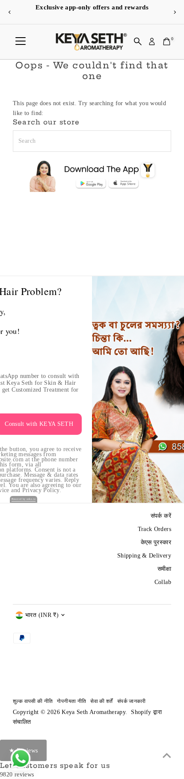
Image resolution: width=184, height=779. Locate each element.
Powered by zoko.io (24, 499)
